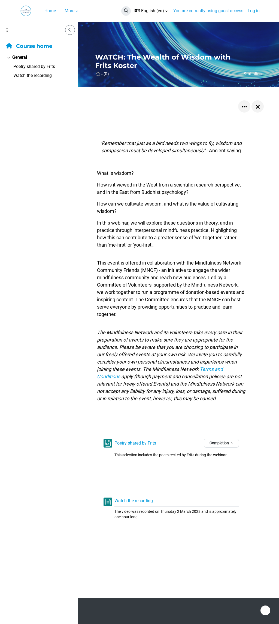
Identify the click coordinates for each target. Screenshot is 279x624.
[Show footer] (265, 610)
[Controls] (244, 106)
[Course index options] (7, 30)
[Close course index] (70, 30)
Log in (254, 10)
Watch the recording (32, 75)
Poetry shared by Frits (34, 66)
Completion (220, 443)
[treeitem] (39, 66)
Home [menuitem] (50, 10)
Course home (33, 46)
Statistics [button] (253, 73)
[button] (126, 11)
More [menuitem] (69, 10)
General (19, 57)
